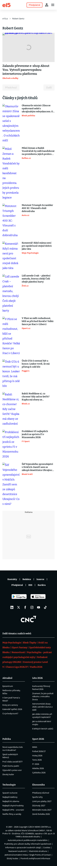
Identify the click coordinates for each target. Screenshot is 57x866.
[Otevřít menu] (53, 5)
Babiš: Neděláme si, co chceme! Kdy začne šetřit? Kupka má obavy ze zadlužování (36, 396)
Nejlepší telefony (9, 797)
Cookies (46, 847)
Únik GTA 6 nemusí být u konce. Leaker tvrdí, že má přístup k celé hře (36, 363)
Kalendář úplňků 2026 (12, 709)
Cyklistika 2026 (38, 772)
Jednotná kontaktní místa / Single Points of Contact (28, 854)
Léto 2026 (37, 678)
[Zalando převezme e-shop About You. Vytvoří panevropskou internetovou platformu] (28, 47)
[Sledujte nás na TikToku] (45, 607)
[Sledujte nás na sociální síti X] (18, 607)
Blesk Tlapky (29, 642)
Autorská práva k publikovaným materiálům (28, 840)
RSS (30, 585)
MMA (34, 747)
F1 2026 (35, 764)
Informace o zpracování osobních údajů (23, 847)
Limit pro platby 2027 (41, 801)
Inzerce (40, 579)
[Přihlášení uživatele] (47, 5)
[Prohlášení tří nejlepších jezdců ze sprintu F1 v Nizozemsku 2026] (11, 444)
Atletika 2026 (38, 768)
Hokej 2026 (37, 755)
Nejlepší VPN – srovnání (13, 809)
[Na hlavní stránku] (6, 4)
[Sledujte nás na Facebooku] (25, 607)
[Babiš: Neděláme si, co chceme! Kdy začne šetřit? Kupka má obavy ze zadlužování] (11, 409)
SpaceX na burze (9, 792)
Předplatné (17, 585)
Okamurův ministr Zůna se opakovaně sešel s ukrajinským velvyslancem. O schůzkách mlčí (37, 108)
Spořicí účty (37, 797)
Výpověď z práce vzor (12, 770)
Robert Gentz (18, 18)
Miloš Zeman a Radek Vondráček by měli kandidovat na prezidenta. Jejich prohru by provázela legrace (38, 151)
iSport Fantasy (19, 647)
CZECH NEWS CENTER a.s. (39, 826)
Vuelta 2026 (36, 667)
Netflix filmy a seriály (11, 814)
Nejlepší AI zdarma (10, 801)
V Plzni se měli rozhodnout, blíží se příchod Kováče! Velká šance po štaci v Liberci (37, 321)
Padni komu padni (10, 765)
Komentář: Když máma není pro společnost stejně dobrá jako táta (37, 245)
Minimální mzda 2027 (41, 809)
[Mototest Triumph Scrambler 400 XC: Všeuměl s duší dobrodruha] (11, 221)
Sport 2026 (38, 739)
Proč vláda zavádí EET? (12, 761)
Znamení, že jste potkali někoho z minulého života (42, 696)
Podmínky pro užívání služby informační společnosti (27, 843)
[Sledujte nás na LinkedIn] (11, 607)
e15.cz (5, 18)
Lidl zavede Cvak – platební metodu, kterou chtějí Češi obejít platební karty (36, 278)
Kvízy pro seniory (10, 705)
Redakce (26, 579)
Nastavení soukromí (17, 851)
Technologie (9, 784)
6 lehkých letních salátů (42, 728)
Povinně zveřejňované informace (35, 858)
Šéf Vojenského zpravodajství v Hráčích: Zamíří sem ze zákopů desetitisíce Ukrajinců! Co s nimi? (38, 467)
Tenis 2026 (37, 759)
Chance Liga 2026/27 (17, 667)
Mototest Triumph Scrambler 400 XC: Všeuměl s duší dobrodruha (37, 208)
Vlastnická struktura (38, 851)
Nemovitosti (18, 652)
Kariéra (42, 585)
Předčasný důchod (40, 792)
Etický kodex (12, 858)
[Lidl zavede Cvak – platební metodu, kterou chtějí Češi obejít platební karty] (11, 293)
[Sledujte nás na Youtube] (38, 607)
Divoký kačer (8, 774)
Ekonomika (38, 784)
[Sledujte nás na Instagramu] (31, 607)
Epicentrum (7, 686)
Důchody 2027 (38, 805)
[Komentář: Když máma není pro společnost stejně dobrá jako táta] (11, 255)
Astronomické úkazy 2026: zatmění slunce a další (42, 706)
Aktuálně (7, 678)
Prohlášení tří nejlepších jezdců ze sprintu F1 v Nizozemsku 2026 (35, 434)
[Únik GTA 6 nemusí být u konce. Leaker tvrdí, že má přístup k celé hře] (11, 373)
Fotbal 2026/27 (39, 751)
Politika (6, 739)
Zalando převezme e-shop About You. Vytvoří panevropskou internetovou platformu (25, 70)
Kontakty (12, 579)
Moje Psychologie (11, 642)
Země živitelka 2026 (41, 814)
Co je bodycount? (10, 713)
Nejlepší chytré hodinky (13, 805)
